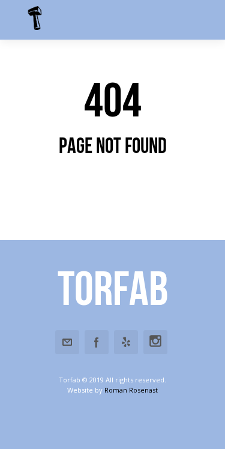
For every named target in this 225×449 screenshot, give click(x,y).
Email (67, 342)
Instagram (155, 342)
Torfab (113, 288)
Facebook (97, 342)
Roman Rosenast (131, 389)
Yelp (126, 342)
